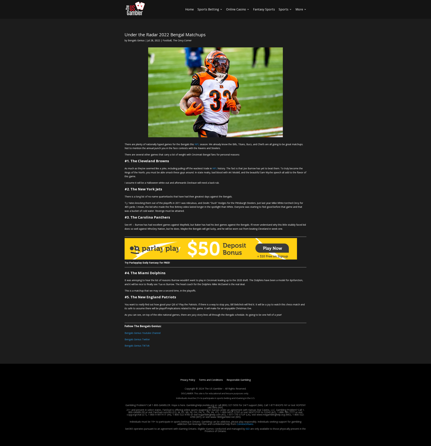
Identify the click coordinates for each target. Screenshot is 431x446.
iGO (248, 428)
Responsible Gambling (239, 380)
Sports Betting (208, 9)
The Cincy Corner (182, 40)
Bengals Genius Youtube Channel (143, 333)
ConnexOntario (245, 424)
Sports (283, 9)
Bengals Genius (136, 40)
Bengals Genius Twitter (137, 339)
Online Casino (236, 9)
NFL (197, 144)
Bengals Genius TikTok (137, 345)
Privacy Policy (187, 380)
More (299, 9)
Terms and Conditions (211, 380)
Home (189, 9)
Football (167, 40)
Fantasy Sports (264, 9)
